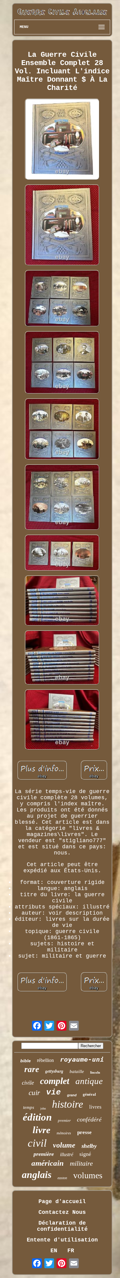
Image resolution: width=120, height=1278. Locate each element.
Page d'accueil (62, 1202)
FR (70, 1251)
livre (41, 1130)
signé (85, 1154)
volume (64, 1145)
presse (84, 1132)
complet (54, 1081)
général (89, 1094)
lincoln (95, 1072)
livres (95, 1107)
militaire (81, 1163)
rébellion (45, 1060)
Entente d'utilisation (62, 1240)
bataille (77, 1071)
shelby (89, 1146)
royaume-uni (82, 1059)
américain (47, 1163)
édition (37, 1117)
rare (31, 1069)
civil (37, 1143)
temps (28, 1107)
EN (53, 1251)
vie (53, 1092)
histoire (67, 1104)
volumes (87, 1175)
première (44, 1154)
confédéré (89, 1119)
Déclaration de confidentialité (62, 1226)
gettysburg (54, 1071)
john (43, 1108)
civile (28, 1082)
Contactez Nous (62, 1212)
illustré (66, 1154)
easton (62, 1178)
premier (64, 1120)
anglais (36, 1174)
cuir (34, 1093)
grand (72, 1095)
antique (89, 1081)
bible (25, 1060)
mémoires (64, 1133)
